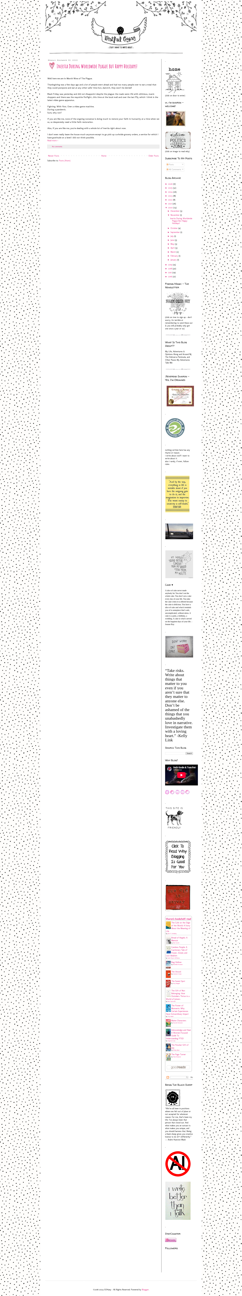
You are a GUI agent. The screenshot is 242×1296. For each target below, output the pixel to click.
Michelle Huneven (178, 964)
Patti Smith (176, 943)
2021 (170, 203)
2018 (170, 268)
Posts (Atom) (64, 160)
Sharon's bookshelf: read (178, 918)
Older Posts (153, 156)
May (173, 244)
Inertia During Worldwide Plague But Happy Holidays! (97, 66)
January (174, 260)
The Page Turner (178, 1054)
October (174, 228)
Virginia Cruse (171, 1041)
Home (103, 156)
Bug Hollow (176, 962)
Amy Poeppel (176, 983)
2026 (170, 184)
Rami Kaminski (172, 1001)
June (173, 240)
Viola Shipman (177, 1057)
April (173, 248)
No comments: (57, 146)
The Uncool (176, 971)
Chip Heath (171, 1016)
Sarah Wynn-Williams (174, 958)
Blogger (145, 1289)
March (173, 252)
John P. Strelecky (172, 933)
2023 (170, 196)
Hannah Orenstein (178, 1023)
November (175, 215)
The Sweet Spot (178, 981)
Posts (171, 164)
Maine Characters (178, 1020)
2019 (170, 264)
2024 (170, 192)
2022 (170, 200)
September (175, 232)
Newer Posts (53, 156)
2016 (170, 276)
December (175, 211)
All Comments (174, 169)
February (175, 256)
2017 (170, 272)
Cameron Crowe (177, 974)
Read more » (52, 140)
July (172, 236)
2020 (170, 207)
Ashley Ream (176, 1050)
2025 (170, 188)
